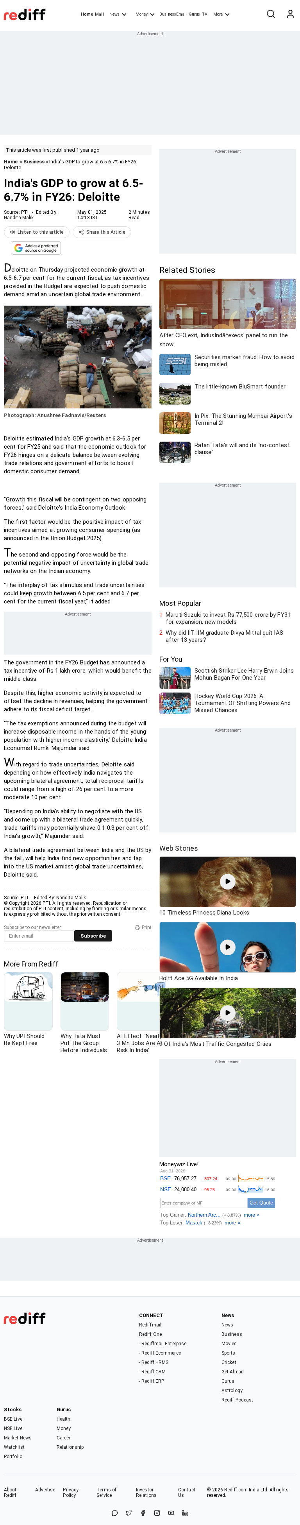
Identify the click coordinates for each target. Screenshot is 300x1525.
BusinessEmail (173, 14)
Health (64, 1419)
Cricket (228, 1362)
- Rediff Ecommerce (160, 1353)
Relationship (70, 1447)
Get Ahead (232, 1372)
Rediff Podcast (237, 1400)
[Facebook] (143, 1513)
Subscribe (93, 936)
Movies (229, 1343)
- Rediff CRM (152, 1372)
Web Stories (178, 848)
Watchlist (14, 1447)
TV (204, 14)
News (114, 14)
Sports (228, 1353)
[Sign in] (290, 14)
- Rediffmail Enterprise (162, 1343)
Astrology (232, 1390)
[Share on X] (129, 1513)
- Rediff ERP (151, 1381)
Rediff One (150, 1334)
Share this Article (105, 232)
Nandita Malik (19, 217)
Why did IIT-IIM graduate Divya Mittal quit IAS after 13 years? (224, 636)
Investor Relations (146, 1492)
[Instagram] (157, 1513)
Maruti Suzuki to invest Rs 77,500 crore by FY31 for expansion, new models (228, 618)
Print (147, 927)
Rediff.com (236, 1490)
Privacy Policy (71, 1492)
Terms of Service (106, 1492)
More (218, 14)
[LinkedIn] (185, 1513)
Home (87, 14)
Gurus (194, 14)
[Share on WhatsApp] (115, 1513)
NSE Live (13, 1428)
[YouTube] (171, 1513)
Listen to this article (41, 232)
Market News (18, 1438)
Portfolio (13, 1456)
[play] (228, 882)
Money (142, 14)
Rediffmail (150, 1325)
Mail (99, 14)
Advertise (45, 1490)
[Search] (271, 14)
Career (64, 1438)
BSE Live (13, 1419)
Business (34, 162)
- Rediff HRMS (153, 1362)
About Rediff (10, 1492)
